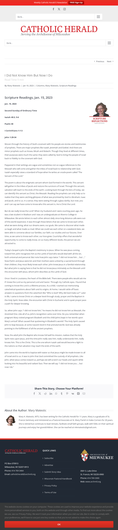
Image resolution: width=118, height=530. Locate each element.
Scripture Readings (67, 85)
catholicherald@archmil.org (22, 474)
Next (109, 61)
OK (59, 524)
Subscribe (48, 458)
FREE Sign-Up (76, 2)
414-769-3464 (18, 470)
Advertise (48, 465)
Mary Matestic (13, 85)
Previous (100, 61)
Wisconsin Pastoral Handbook (58, 478)
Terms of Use (50, 492)
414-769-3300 (93, 478)
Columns (40, 85)
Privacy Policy (50, 485)
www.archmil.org (93, 481)
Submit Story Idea (52, 471)
